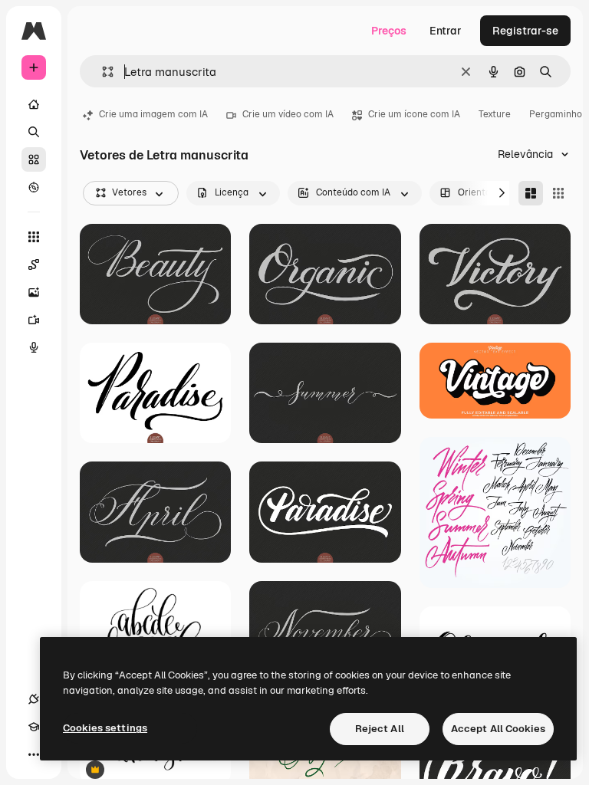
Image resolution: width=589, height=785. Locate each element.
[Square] (558, 193)
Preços (388, 31)
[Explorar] (33, 187)
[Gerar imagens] (33, 292)
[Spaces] (33, 264)
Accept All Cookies (498, 728)
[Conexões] (33, 699)
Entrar (445, 31)
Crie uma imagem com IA (153, 114)
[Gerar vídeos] (33, 319)
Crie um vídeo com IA (288, 114)
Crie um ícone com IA (414, 114)
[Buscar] (33, 132)
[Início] (33, 104)
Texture (495, 114)
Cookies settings (105, 727)
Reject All (379, 728)
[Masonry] (530, 193)
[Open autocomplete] (102, 71)
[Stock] (33, 159)
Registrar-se (525, 31)
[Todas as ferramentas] (33, 237)
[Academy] (33, 726)
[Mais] (33, 754)
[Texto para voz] (33, 347)
